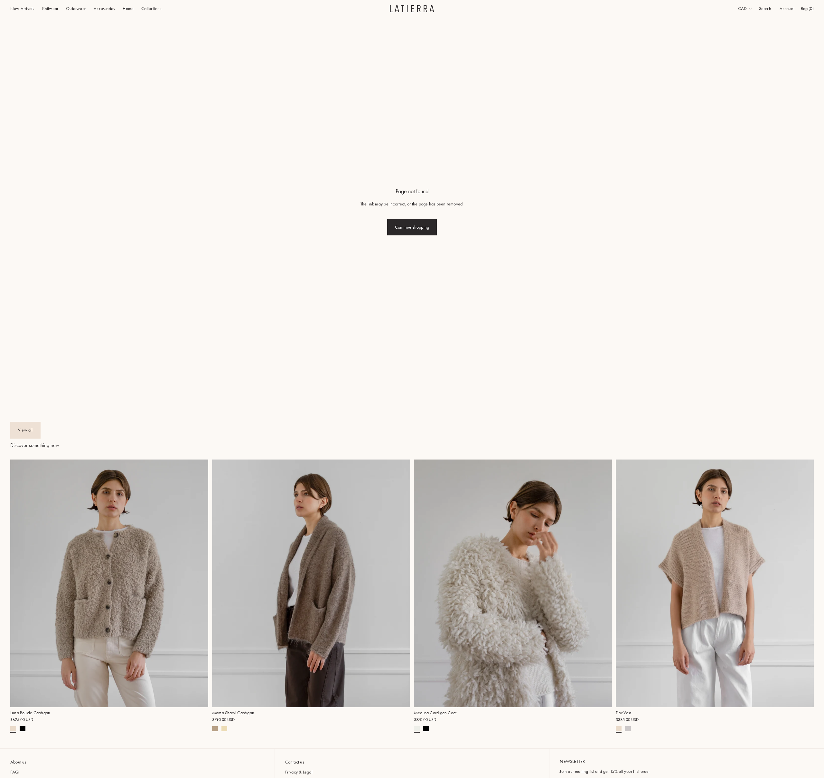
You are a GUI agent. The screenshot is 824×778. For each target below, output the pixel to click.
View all (25, 430)
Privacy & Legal (299, 772)
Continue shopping (412, 227)
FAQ (14, 772)
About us (18, 762)
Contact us (294, 762)
